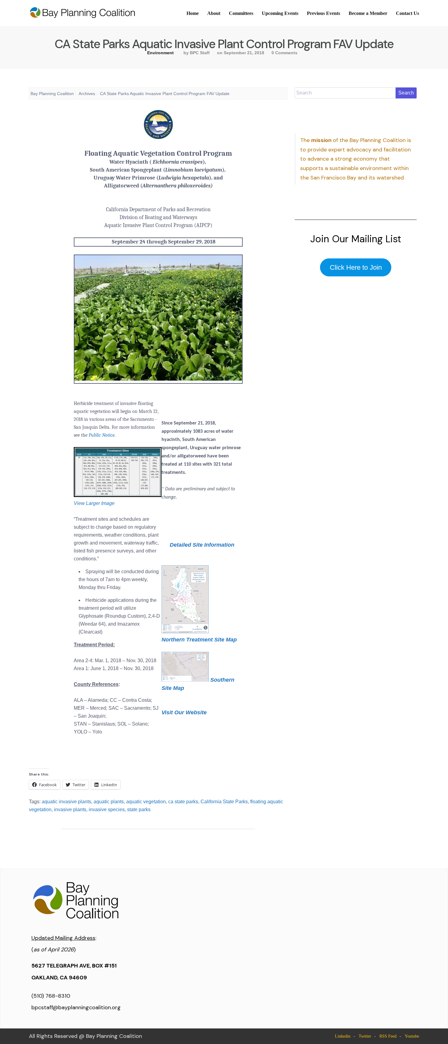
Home (193, 13)
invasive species (107, 809)
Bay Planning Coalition (52, 93)
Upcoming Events (280, 13)
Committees (241, 13)
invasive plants (70, 809)
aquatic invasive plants (66, 801)
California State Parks (224, 801)
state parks (139, 809)
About (213, 13)
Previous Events (323, 13)
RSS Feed (387, 1036)
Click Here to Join (356, 267)
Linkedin (342, 1036)
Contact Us (407, 13)
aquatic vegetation (146, 801)
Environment (160, 52)
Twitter (365, 1036)
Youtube (412, 1036)
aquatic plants (109, 801)
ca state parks (183, 801)
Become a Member (368, 13)
